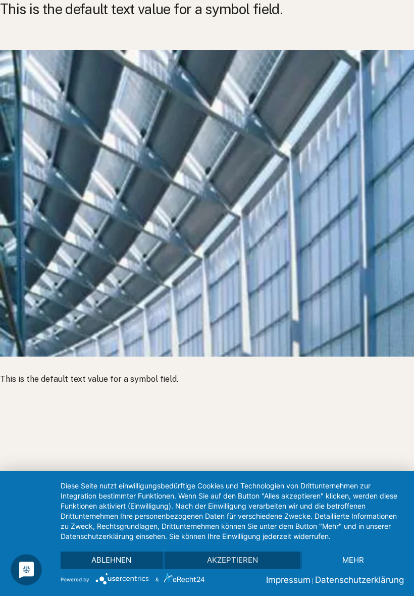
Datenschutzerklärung (359, 580)
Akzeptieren (232, 560)
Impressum (288, 580)
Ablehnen (111, 560)
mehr (353, 560)
